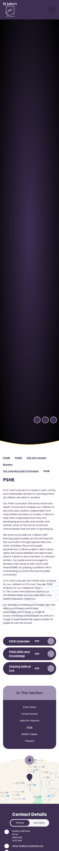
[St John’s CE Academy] (10, 9)
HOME (6, 458)
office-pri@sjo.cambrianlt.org (27, 845)
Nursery (8, 464)
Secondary (39, 822)
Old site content (36, 458)
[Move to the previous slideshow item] (37, 420)
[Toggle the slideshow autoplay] (53, 420)
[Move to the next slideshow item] (45, 420)
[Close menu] (52, 10)
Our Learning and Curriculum (21, 471)
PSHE (46, 471)
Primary (20, 822)
